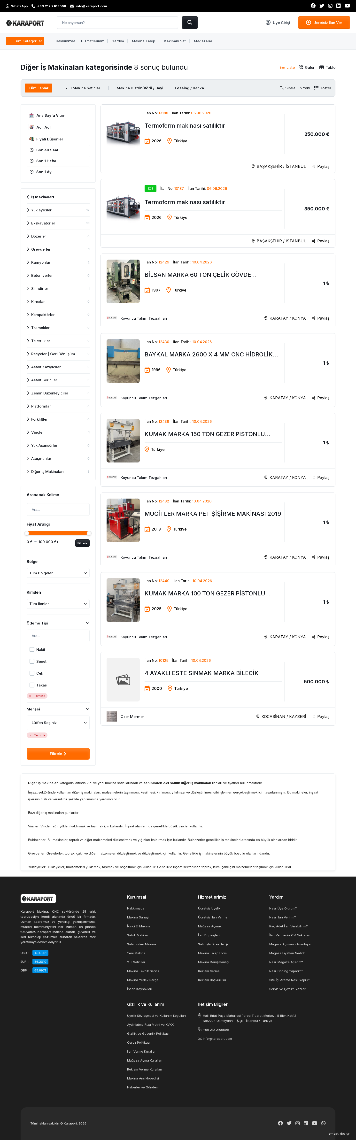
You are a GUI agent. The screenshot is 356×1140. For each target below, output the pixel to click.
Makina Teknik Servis (143, 971)
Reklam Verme (209, 971)
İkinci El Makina (138, 926)
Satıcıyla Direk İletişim (214, 944)
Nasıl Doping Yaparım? (286, 971)
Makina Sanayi (138, 917)
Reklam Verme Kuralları (144, 1069)
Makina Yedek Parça (142, 980)
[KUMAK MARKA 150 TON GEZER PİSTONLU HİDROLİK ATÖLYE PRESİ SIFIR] (218, 449)
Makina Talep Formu (213, 953)
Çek (39, 673)
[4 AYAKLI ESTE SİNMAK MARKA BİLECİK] (218, 688)
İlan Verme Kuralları (141, 1051)
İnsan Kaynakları (139, 989)
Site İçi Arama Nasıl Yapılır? (289, 980)
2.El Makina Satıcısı (82, 88)
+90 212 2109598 (216, 1030)
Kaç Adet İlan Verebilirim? (288, 926)
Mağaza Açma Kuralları (144, 1060)
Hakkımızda (135, 908)
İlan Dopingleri (209, 935)
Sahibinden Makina (141, 944)
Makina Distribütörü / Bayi (140, 88)
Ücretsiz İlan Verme (212, 917)
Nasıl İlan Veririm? (282, 917)
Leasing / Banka (189, 88)
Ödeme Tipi (37, 623)
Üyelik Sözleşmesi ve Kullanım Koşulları (156, 1015)
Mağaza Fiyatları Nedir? (287, 953)
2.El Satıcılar (136, 962)
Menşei (33, 709)
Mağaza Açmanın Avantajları (290, 944)
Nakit (40, 649)
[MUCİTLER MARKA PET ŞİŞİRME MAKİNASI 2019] (218, 529)
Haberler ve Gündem (143, 1087)
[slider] (26, 533)
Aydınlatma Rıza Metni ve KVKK (150, 1024)
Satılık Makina (137, 935)
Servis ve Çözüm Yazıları (287, 989)
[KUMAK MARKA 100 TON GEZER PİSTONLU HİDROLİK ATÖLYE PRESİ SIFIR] (218, 609)
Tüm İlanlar (38, 88)
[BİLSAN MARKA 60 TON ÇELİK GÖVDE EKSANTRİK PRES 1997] (218, 290)
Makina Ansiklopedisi (143, 1078)
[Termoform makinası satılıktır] (218, 139)
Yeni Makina (136, 953)
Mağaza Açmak (210, 926)
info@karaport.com (217, 1038)
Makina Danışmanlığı (213, 962)
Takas (41, 685)
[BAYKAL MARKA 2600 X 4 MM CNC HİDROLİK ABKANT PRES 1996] (218, 370)
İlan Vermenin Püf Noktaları (289, 935)
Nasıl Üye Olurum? (283, 908)
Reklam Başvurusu (212, 980)
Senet (41, 661)
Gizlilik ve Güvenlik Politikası (148, 1033)
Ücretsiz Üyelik (209, 908)
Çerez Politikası (138, 1042)
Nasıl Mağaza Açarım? (286, 962)
